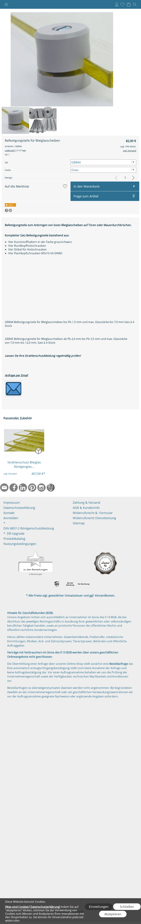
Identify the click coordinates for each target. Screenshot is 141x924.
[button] (6, 4)
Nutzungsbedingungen (19, 544)
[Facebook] (13, 487)
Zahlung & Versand (86, 502)
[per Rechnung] (83, 584)
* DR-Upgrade (13, 533)
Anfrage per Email (16, 375)
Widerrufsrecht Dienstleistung (94, 518)
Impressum (11, 502)
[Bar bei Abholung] (70, 584)
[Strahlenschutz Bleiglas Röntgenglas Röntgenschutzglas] (24, 441)
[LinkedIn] (23, 487)
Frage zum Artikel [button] (86, 196)
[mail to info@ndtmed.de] (4, 487)
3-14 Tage (15, 150)
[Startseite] (50, 487)
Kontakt (8, 513)
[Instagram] (41, 487)
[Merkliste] (122, 4)
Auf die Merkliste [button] (17, 186)
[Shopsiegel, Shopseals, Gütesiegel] (35, 552)
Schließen (127, 907)
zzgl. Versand (10, 473)
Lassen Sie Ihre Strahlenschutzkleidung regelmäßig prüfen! (43, 356)
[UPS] (56, 584)
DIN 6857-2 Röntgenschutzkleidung (28, 528)
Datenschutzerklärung (19, 508)
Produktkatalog (14, 539)
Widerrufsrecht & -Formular (93, 513)
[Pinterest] (32, 487)
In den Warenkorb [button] (87, 186)
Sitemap (79, 523)
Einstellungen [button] (99, 907)
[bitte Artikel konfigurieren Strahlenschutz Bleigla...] (38, 450)
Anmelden (117, 4)
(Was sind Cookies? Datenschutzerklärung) (32, 907)
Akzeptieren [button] (112, 914)
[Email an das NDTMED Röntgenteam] (13, 382)
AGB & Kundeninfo (86, 508)
